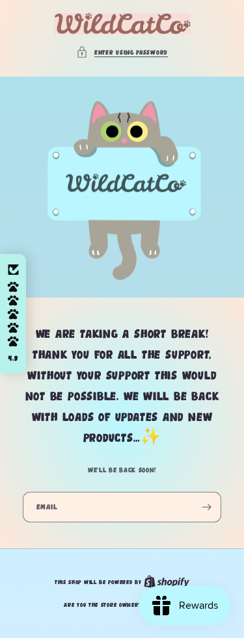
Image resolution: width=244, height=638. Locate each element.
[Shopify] (166, 582)
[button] (122, 52)
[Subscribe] (206, 507)
